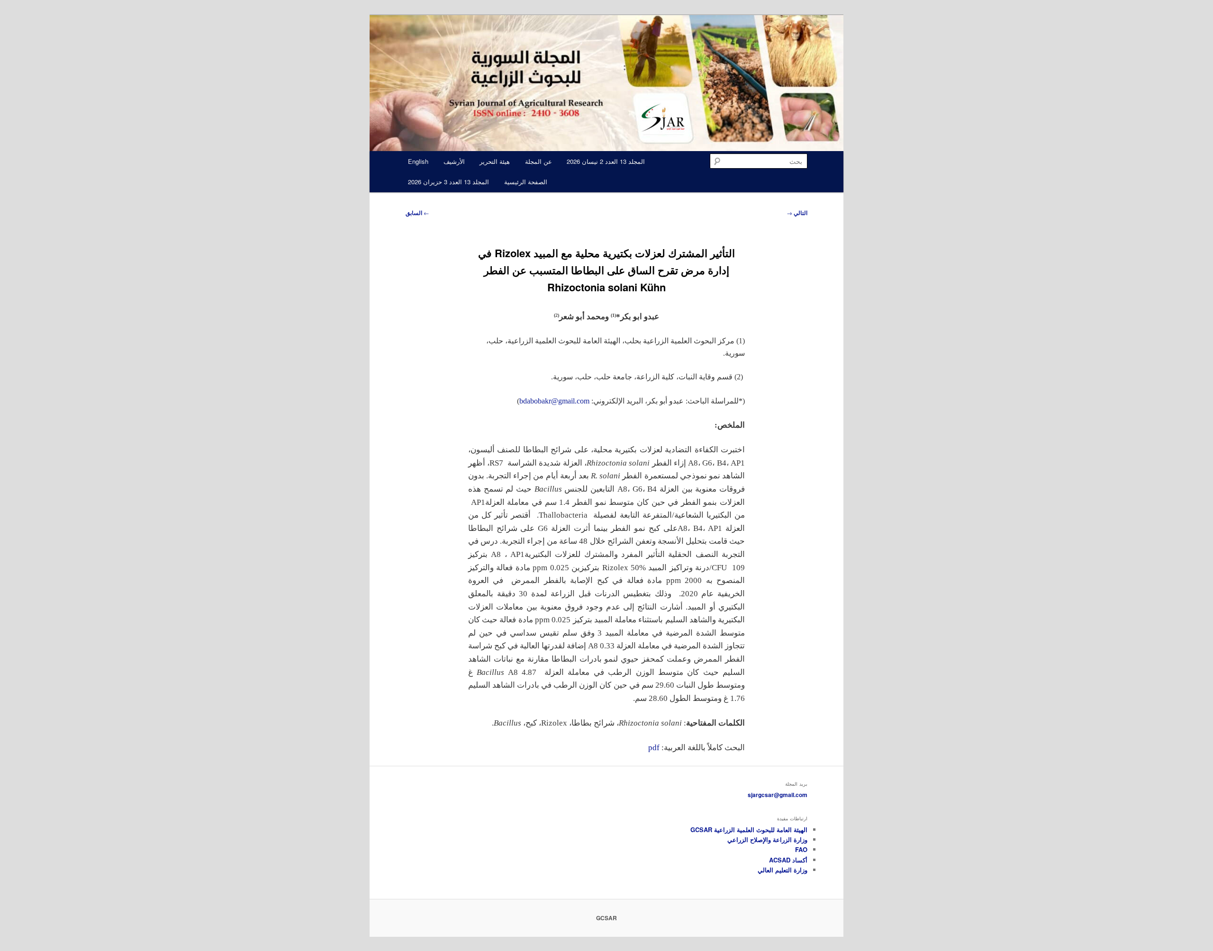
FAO (801, 849)
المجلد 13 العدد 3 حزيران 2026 (448, 181)
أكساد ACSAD (788, 859)
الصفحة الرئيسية (525, 181)
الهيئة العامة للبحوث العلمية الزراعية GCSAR (748, 829)
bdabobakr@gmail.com (554, 401)
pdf (654, 747)
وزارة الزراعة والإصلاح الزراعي (767, 839)
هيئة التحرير (495, 161)
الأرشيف (454, 161)
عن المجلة (538, 161)
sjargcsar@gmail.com (777, 794)
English (418, 161)
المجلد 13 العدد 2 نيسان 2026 (606, 161)
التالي (797, 212)
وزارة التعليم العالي (782, 869)
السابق (417, 212)
